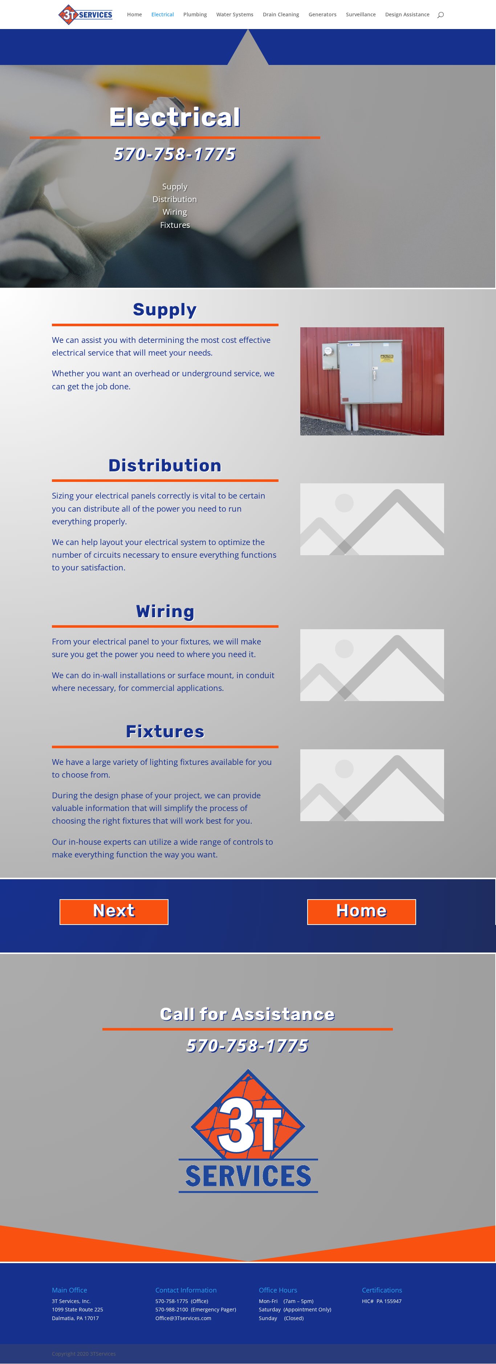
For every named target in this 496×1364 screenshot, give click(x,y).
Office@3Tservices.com (183, 1318)
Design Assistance (407, 15)
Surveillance (361, 15)
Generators (323, 15)
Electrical (162, 15)
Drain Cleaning (281, 15)
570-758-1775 (171, 1301)
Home (134, 15)
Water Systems (234, 15)
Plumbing (195, 15)
